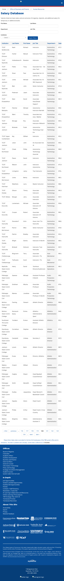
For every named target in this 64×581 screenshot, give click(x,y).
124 (24, 434)
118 (32, 431)
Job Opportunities (8, 481)
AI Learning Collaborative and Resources (15, 493)
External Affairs (7, 462)
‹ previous (13, 431)
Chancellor (6, 454)
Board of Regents (8, 452)
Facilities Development (10, 458)
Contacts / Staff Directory (11, 489)
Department (4, 29)
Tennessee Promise (9, 499)
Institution (4, 35)
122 (52, 431)
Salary (60, 43)
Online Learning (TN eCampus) (12, 495)
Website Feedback (8, 514)
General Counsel (8, 464)
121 (47, 431)
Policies (5, 487)
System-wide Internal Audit (11, 474)
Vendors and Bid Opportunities (12, 483)
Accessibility (6, 508)
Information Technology (10, 466)
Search (5, 510)
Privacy (5, 512)
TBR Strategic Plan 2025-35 (11, 497)
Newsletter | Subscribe (10, 491)
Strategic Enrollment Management (13, 470)
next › (31, 434)
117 (27, 431)
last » (37, 434)
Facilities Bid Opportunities (11, 485)
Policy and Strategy (9, 468)
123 (57, 431)
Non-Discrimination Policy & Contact (16, 556)
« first (5, 431)
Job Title (32, 29)
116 (22, 431)
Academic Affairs (8, 456)
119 (37, 431)
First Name (4, 23)
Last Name (33, 23)
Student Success (8, 472)
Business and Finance (9, 460)
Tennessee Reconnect (10, 501)
